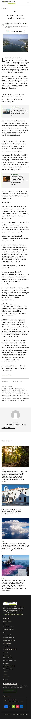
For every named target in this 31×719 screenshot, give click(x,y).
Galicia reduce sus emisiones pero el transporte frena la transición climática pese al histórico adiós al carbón (19, 180)
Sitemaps (5, 680)
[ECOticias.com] (9, 2)
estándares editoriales (22, 398)
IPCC (11, 135)
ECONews (5, 674)
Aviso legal (6, 663)
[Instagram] (17, 706)
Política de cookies (8, 669)
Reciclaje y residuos (8, 637)
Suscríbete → (10, 691)
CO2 (6, 8)
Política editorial (7, 658)
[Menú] (27, 2)
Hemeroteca (6, 677)
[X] (10, 706)
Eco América (6, 646)
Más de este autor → (8, 427)
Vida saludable (7, 643)
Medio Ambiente (7, 621)
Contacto (5, 652)
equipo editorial (20, 400)
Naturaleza (6, 624)
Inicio (3, 8)
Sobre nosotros (7, 655)
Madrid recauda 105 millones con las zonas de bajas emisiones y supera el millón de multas (19, 111)
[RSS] (13, 706)
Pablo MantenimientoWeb (14, 23)
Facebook (15, 381)
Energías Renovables (8, 627)
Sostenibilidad (7, 635)
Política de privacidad (9, 666)
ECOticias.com (7, 375)
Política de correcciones (9, 660)
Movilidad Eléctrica (8, 629)
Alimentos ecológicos (9, 640)
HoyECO (5, 671)
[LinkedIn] (21, 706)
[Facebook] (6, 706)
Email (21, 381)
